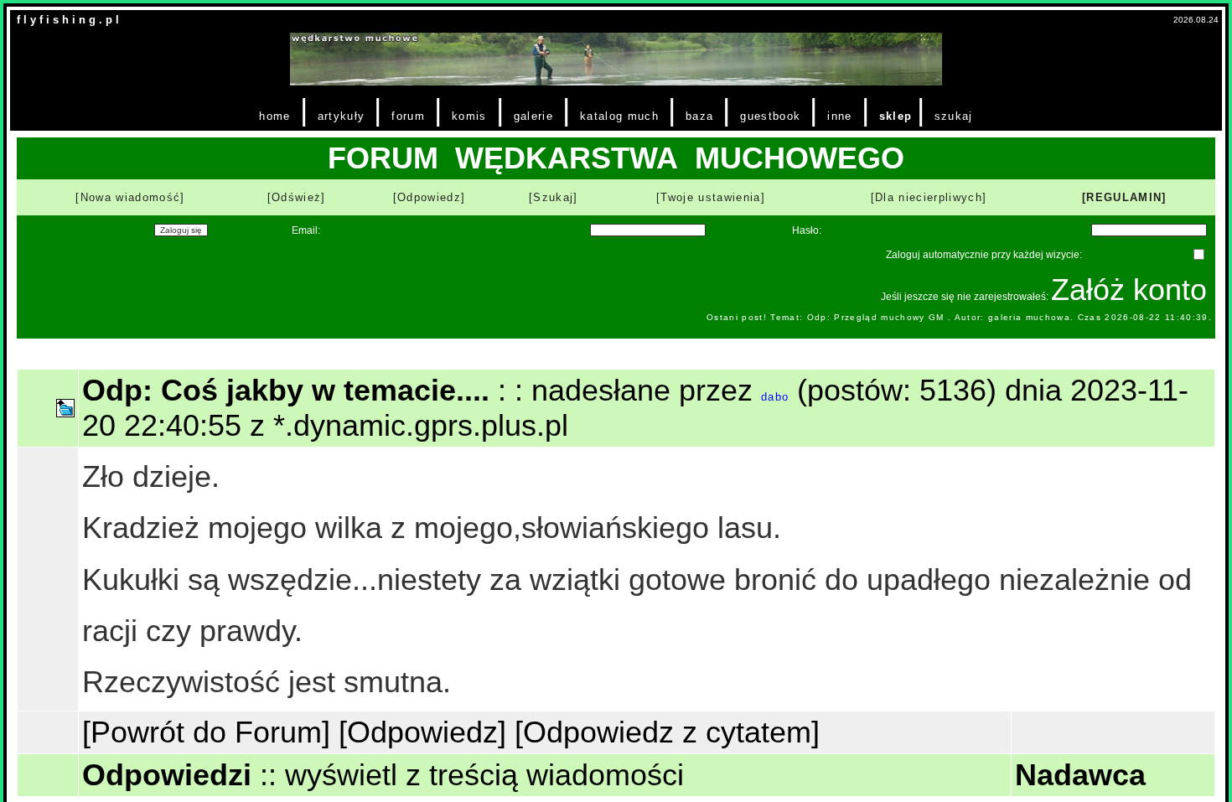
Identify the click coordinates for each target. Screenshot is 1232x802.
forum (408, 116)
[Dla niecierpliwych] (929, 197)
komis (469, 116)
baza (699, 116)
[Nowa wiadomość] (129, 197)
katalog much (619, 116)
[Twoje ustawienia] (710, 197)
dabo (775, 397)
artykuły (341, 116)
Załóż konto (1129, 289)
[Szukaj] (553, 197)
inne (839, 116)
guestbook (770, 116)
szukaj (953, 116)
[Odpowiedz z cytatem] (667, 732)
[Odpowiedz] (429, 197)
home (274, 116)
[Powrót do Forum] (206, 732)
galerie (533, 116)
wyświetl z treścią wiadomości (484, 775)
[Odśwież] (296, 197)
